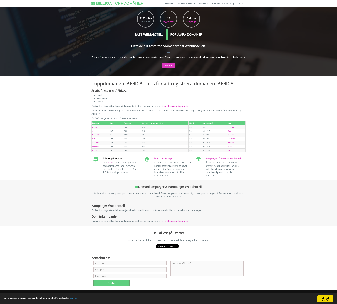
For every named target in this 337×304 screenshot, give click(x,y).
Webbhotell (203, 3)
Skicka (111, 283)
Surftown (95, 142)
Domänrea (169, 3)
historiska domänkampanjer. (175, 106)
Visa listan (168, 65)
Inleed (94, 150)
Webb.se (95, 146)
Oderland (96, 139)
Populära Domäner (186, 34)
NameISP (95, 135)
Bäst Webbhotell (149, 34)
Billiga (119, 3)
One (93, 131)
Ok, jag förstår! (325, 298)
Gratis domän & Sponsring (223, 3)
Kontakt (240, 3)
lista (110, 162)
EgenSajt (95, 127)
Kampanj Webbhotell (186, 3)
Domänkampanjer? (164, 158)
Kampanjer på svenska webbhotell (223, 158)
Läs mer (74, 297)
